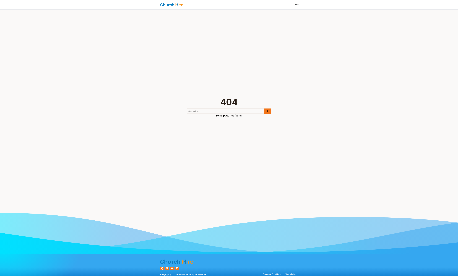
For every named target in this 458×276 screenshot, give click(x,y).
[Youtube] (172, 268)
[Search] (267, 111)
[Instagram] (167, 268)
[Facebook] (162, 268)
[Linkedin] (177, 268)
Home (296, 5)
